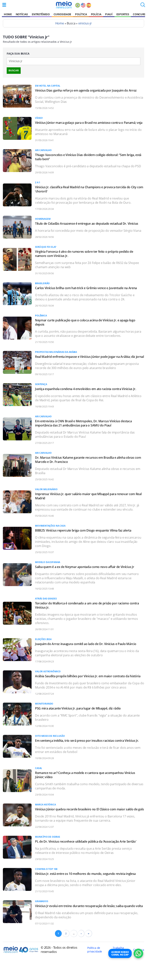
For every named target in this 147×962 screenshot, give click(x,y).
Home (8, 14)
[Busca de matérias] (142, 6)
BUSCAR (14, 70)
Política (81, 14)
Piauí (108, 14)
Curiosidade (62, 14)
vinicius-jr (85, 23)
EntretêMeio (41, 14)
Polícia (96, 14)
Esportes (122, 14)
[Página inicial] (64, 5)
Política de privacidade (94, 949)
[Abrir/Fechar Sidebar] (4, 4)
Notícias (22, 14)
